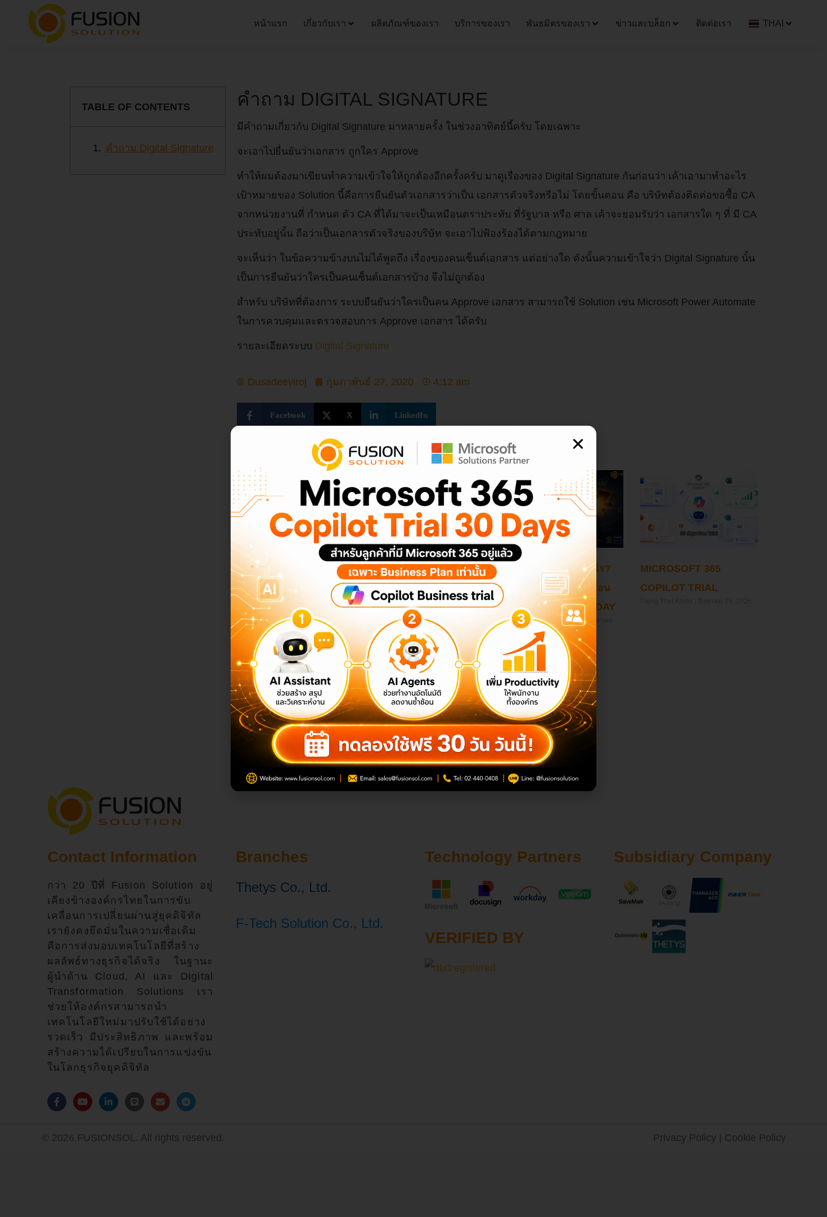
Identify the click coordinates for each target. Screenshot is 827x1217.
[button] (578, 444)
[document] (413, 608)
